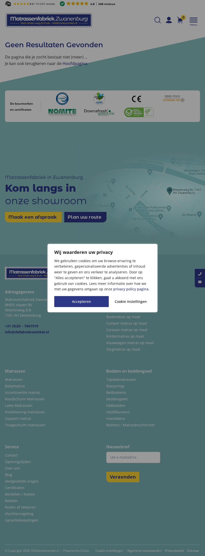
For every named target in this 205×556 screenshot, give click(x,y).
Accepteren (81, 301)
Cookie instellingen (131, 301)
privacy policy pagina (130, 289)
